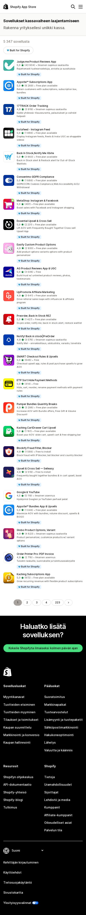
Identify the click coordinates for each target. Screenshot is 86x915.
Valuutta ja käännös (58, 750)
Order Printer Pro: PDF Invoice (35, 553)
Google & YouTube (28, 492)
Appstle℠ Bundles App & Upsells (37, 506)
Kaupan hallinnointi (16, 742)
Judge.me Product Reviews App (36, 61)
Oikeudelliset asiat (58, 822)
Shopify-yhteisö (15, 792)
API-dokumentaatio (17, 784)
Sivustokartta (13, 892)
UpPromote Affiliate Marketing (36, 292)
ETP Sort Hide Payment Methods (37, 380)
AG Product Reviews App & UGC (36, 268)
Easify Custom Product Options (36, 244)
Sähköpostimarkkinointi (61, 727)
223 (57, 602)
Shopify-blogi (13, 800)
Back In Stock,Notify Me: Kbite (35, 153)
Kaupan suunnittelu (17, 727)
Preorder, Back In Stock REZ (34, 315)
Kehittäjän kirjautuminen (20, 862)
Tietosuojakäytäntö (17, 882)
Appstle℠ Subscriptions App (34, 82)
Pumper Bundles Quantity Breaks (37, 404)
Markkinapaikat (55, 704)
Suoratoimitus (54, 697)
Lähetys (50, 742)
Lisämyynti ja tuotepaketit (63, 719)
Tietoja (49, 777)
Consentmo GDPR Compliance (35, 176)
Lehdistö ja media (57, 800)
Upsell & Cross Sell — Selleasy (35, 468)
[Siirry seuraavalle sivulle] (68, 602)
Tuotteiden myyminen (19, 712)
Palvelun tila (53, 830)
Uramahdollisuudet (58, 784)
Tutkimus (10, 807)
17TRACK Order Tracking (32, 105)
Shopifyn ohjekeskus (18, 777)
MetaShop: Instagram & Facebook (37, 200)
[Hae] (73, 7)
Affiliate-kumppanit (58, 815)
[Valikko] (80, 7)
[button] (43, 68)
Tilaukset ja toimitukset (20, 719)
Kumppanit (52, 807)
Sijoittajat (51, 792)
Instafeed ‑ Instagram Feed (33, 129)
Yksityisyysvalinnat (17, 903)
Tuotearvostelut (56, 712)
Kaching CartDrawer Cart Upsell (36, 427)
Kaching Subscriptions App (33, 574)
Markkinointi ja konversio (21, 735)
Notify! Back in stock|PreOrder (36, 336)
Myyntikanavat (13, 697)
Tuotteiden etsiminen (19, 704)
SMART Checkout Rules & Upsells (37, 356)
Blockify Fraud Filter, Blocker (34, 448)
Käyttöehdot (12, 872)
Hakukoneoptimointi (59, 735)
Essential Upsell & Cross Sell (34, 220)
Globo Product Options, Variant (36, 530)
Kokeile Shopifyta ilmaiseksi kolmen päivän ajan (43, 648)
